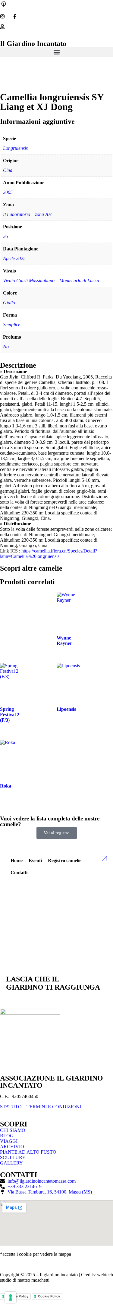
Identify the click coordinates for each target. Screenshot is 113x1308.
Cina (7, 170)
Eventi (35, 860)
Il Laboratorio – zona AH (27, 214)
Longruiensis (15, 148)
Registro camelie (64, 860)
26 (5, 236)
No (6, 346)
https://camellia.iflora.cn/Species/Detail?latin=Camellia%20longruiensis (48, 553)
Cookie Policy (49, 1296)
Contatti (19, 872)
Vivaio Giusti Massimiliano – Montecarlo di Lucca (51, 280)
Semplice (11, 324)
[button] (56, 52)
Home (17, 860)
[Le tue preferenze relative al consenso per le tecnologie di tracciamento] (10, 1297)
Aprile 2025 (14, 258)
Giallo (9, 302)
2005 (8, 192)
